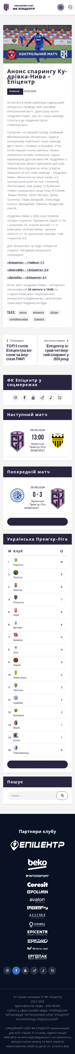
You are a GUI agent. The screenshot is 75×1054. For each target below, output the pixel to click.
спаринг (39, 319)
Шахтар (17, 590)
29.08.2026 (37, 487)
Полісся (17, 577)
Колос (16, 740)
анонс (23, 312)
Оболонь (18, 690)
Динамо (17, 627)
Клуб (18, 551)
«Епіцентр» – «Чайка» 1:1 (25, 262)
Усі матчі (37, 522)
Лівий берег (20, 677)
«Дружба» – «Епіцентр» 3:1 (27, 277)
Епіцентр (38, 312)
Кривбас (18, 640)
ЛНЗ (15, 652)
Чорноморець (21, 753)
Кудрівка (18, 702)
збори (54, 312)
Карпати (18, 565)
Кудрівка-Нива (19, 319)
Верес (16, 727)
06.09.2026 (37, 430)
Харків (17, 665)
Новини (14, 91)
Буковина (18, 715)
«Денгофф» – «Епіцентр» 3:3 (27, 270)
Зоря (16, 615)
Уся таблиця (37, 764)
